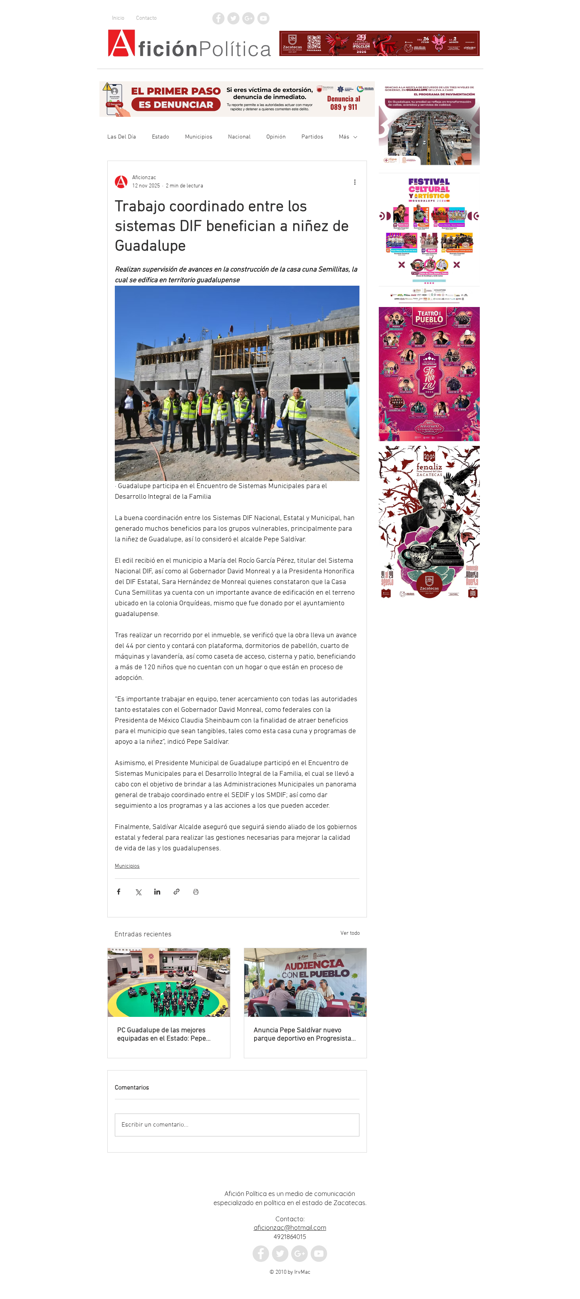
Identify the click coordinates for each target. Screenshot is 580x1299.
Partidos (312, 136)
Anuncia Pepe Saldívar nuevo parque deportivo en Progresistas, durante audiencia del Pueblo (305, 1034)
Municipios (198, 136)
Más (344, 136)
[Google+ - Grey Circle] (248, 18)
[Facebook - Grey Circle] (218, 18)
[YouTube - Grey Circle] (263, 18)
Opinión (276, 136)
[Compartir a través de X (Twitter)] (138, 891)
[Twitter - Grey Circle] (233, 18)
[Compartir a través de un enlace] (176, 891)
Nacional (239, 136)
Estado (160, 136)
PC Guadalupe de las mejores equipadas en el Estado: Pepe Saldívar (161, 1034)
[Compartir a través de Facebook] (118, 891)
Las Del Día (121, 136)
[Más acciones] (354, 182)
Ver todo (350, 933)
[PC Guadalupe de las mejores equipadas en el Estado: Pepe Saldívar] (169, 982)
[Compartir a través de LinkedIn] (157, 891)
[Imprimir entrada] (196, 891)
